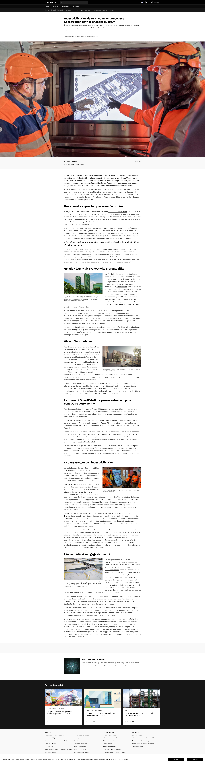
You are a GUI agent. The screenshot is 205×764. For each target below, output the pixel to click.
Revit (100, 311)
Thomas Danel (69, 516)
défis (108, 194)
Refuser (175, 759)
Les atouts (70, 619)
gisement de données (90, 487)
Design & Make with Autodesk (54, 10)
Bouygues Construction (117, 212)
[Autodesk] (50, 2)
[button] (51, 722)
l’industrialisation (112, 570)
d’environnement (108, 262)
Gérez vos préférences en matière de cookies (114, 759)
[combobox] (74, 2)
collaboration (122, 287)
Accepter (195, 759)
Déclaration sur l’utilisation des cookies (89, 759)
